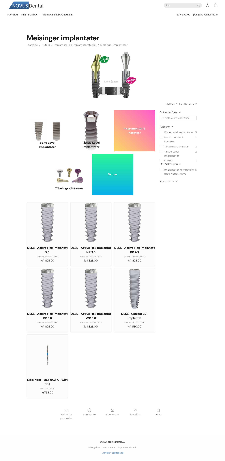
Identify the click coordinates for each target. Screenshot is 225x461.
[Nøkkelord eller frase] (162, 118)
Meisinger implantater (114, 44)
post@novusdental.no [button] (205, 14)
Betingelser (94, 447)
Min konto (89, 414)
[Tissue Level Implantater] (91, 124)
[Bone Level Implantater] (47, 124)
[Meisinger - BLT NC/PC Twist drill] (47, 355)
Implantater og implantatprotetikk (75, 44)
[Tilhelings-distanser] (69, 168)
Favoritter (135, 414)
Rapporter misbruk (127, 447)
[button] (27, 5)
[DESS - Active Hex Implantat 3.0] (47, 222)
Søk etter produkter (66, 416)
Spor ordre (112, 414)
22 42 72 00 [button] (183, 14)
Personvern (109, 447)
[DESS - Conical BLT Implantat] (134, 288)
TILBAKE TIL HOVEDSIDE (58, 14)
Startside (32, 44)
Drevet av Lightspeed (113, 453)
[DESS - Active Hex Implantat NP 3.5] (91, 222)
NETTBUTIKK (29, 14)
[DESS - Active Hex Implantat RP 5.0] (47, 288)
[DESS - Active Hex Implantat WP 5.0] (91, 288)
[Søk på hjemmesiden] (198, 5)
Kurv (158, 414)
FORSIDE (12, 14)
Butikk (46, 44)
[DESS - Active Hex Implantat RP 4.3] (134, 222)
